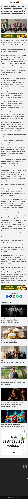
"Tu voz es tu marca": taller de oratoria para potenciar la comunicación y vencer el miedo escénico (13, 404)
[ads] (14, 36)
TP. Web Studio (17, 497)
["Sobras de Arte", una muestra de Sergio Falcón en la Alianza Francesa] (14, 352)
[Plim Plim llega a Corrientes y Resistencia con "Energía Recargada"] (14, 416)
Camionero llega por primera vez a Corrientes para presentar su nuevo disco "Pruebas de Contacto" (12, 320)
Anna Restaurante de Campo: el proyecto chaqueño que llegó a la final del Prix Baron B (13, 382)
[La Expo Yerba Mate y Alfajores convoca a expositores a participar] (14, 332)
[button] (4, 2)
